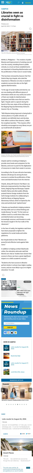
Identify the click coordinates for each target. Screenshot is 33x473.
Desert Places (8, 453)
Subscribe (28, 3)
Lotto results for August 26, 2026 (14, 419)
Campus (4, 9)
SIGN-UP (10, 327)
